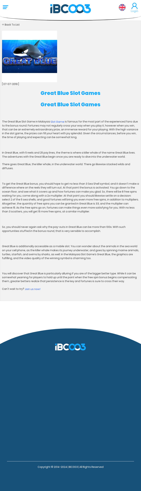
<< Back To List (11, 24)
